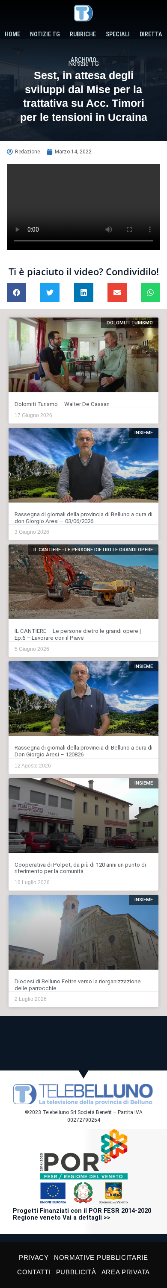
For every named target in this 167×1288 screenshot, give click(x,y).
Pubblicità (76, 1272)
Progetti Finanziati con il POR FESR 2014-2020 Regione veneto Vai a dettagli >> (82, 1214)
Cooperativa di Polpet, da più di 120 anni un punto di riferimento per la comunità (80, 868)
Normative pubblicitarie (101, 1257)
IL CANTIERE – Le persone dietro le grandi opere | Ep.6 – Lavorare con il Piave (78, 634)
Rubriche (83, 34)
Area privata (125, 1272)
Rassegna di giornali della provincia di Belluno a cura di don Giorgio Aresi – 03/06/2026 (83, 517)
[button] (16, 292)
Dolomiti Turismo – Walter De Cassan (62, 404)
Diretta (151, 34)
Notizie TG (45, 34)
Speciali (118, 34)
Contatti (34, 1272)
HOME (12, 34)
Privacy (34, 1257)
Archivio (83, 60)
